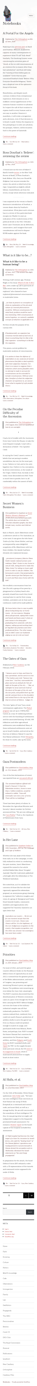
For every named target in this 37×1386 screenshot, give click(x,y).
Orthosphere (10, 247)
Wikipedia (29, 736)
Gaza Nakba (10, 815)
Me (7, 142)
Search (5, 1208)
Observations (25, 142)
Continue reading (9, 136)
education (28, 648)
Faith (4, 247)
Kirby (18, 1095)
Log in (7, 1229)
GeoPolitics (28, 1069)
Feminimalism (24, 645)
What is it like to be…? (17, 255)
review (16, 172)
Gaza (21, 751)
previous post (20, 46)
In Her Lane (10, 839)
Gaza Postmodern (14, 761)
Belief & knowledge (28, 244)
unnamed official (26, 778)
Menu (31, 16)
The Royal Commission (11, 1342)
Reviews (6, 1326)
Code (4, 1278)
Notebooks (12, 23)
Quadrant (14, 648)
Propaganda (7, 1310)
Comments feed (9, 1234)
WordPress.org (9, 1236)
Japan (5, 1046)
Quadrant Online (24, 845)
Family (5, 650)
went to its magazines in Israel (17, 1050)
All (22, 829)
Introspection (8, 1289)
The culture (25, 398)
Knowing (6, 1256)
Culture (6, 1262)
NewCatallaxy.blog (26, 767)
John (14, 1095)
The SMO (14, 1071)
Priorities (9, 954)
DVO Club (6, 1337)
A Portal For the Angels (18, 33)
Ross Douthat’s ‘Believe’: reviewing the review (18, 154)
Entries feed (8, 1231)
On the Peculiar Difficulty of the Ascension (13, 413)
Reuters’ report (15, 1124)
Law (22, 944)
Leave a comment (8, 144)
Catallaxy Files (8, 1375)
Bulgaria (20, 1040)
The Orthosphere (21, 39)
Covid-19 (6, 1332)
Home (5, 1246)
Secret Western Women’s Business (18, 514)
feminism (10, 650)
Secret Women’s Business (13, 505)
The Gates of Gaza (14, 658)
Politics (5, 1267)
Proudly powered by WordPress (21, 1382)
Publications (7, 1353)
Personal (6, 1348)
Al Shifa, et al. (12, 1079)
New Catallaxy (18, 664)
